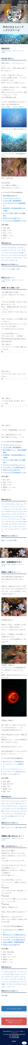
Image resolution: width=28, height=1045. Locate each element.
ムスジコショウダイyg (15, 516)
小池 (4, 566)
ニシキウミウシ (8, 977)
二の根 (17, 269)
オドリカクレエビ (16, 258)
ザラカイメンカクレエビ (12, 811)
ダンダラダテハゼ (11, 260)
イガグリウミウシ (11, 806)
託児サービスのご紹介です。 (12, 774)
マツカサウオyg (8, 974)
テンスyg (22, 519)
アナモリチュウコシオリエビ (12, 509)
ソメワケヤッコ (14, 979)
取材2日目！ (6, 48)
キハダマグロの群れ (7, 816)
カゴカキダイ (12, 248)
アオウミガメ (5, 801)
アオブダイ (9, 984)
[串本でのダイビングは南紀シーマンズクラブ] (14, 13)
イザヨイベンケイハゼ (12, 808)
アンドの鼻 (8, 540)
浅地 (20, 827)
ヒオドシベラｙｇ (19, 977)
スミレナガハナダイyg (16, 255)
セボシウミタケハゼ (9, 250)
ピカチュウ (12, 972)
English (21, 1)
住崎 (2, 827)
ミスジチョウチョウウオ (11, 529)
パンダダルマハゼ (9, 511)
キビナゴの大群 (19, 253)
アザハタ (4, 248)
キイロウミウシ (8, 813)
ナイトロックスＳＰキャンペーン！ (14, 769)
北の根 (24, 827)
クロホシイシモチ (10, 514)
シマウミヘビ (10, 986)
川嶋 (4, 52)
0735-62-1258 (15, 1036)
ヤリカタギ (4, 524)
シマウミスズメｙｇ (12, 519)
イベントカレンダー (14, 1008)
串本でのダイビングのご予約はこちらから (14, 1021)
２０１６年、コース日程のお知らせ (14, 771)
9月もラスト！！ (8, 277)
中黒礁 (14, 540)
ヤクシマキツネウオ (7, 521)
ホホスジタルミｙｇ (16, 504)
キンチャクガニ (15, 801)
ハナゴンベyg (13, 803)
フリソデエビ (5, 504)
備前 (13, 269)
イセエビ (17, 974)
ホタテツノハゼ (10, 506)
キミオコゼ (12, 982)
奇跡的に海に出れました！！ (12, 836)
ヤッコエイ (4, 979)
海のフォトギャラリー (19, 50)
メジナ (19, 250)
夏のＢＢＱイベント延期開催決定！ (14, 762)
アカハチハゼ (9, 253)
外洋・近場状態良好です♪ (11, 562)
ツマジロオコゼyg (20, 521)
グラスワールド (6, 269)
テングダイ (4, 972)
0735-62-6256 (15, 1037)
